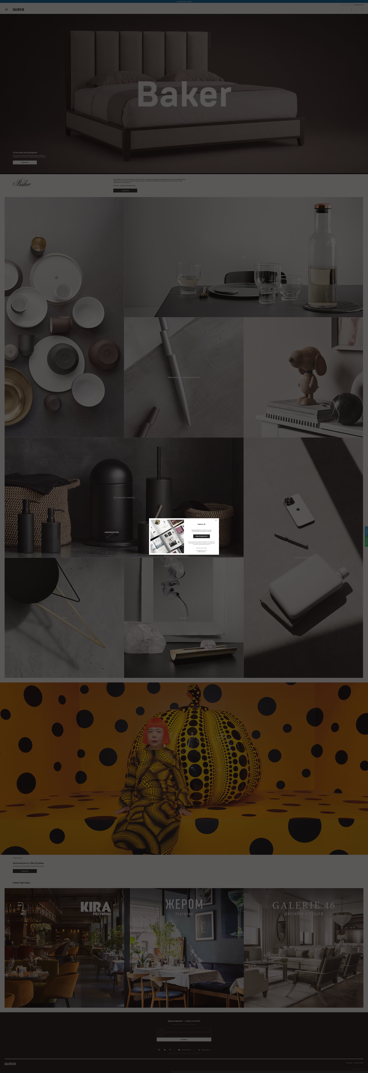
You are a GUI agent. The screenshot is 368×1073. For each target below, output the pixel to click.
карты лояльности (210, 541)
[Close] (216, 520)
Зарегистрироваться (201, 536)
